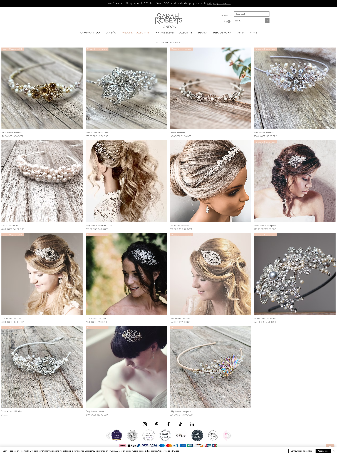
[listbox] (226, 15)
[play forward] (229, 435)
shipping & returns (219, 3)
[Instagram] (144, 424)
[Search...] (267, 20)
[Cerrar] (333, 451)
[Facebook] (168, 424)
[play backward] (108, 435)
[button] (226, 15)
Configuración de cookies (301, 450)
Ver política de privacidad (168, 450)
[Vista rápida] (42, 181)
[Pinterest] (156, 424)
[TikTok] (180, 424)
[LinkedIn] (192, 424)
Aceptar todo (323, 450)
